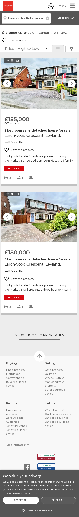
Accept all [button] (21, 500)
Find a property (15, 369)
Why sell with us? (55, 377)
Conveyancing (15, 377)
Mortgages (13, 373)
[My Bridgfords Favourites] (51, 8)
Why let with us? (55, 409)
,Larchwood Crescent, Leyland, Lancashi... (39, 121)
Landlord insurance (56, 417)
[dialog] (39, 493)
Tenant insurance (16, 425)
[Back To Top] (39, 356)
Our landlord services (58, 413)
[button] (39, 510)
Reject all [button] (58, 500)
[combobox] (26, 18)
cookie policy (30, 493)
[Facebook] (27, 467)
